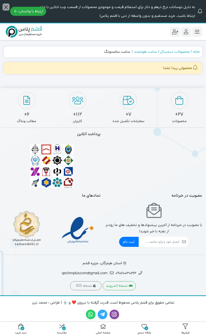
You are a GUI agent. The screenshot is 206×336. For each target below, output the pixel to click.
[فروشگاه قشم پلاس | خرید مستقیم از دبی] (24, 32)
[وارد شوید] (186, 32)
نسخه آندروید (117, 285)
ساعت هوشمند (145, 51)
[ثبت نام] (175, 32)
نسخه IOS (84, 285)
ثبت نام (129, 241)
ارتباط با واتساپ (31, 11)
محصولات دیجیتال (175, 51)
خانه (196, 51)
